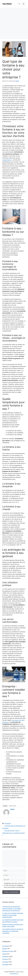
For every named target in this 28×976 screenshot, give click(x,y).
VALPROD (7, 4)
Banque (4, 948)
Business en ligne (7, 951)
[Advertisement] (14, 23)
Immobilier (5, 964)
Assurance (5, 946)
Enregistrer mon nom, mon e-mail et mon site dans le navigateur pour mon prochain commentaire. (14, 885)
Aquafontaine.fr (7, 160)
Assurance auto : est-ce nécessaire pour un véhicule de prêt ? (13, 833)
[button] (19, 4)
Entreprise (7, 823)
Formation (5, 962)
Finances (5, 959)
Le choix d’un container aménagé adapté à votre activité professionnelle (12, 915)
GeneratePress (14, 973)
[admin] (6, 815)
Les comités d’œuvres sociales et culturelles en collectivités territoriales (12, 931)
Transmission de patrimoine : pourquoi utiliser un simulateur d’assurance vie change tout (11, 908)
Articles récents (12, 805)
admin (12, 809)
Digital (4, 954)
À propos (5, 805)
